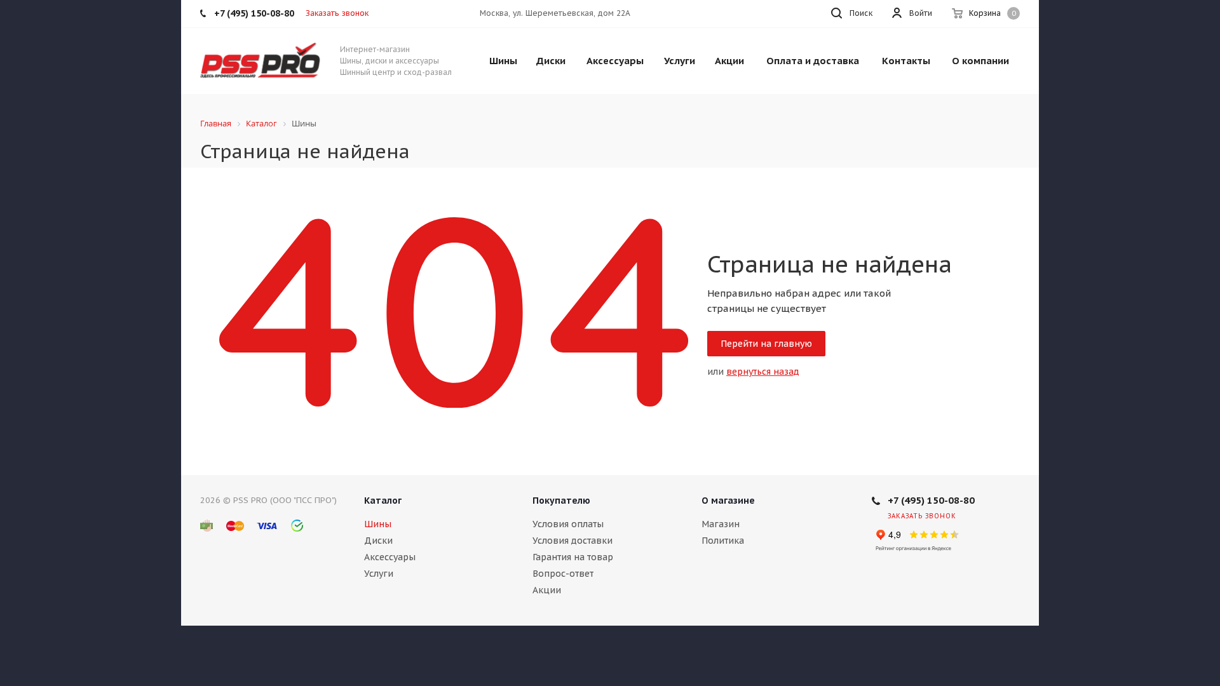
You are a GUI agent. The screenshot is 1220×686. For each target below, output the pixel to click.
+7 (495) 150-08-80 (931, 500)
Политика (723, 540)
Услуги (378, 573)
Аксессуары (390, 557)
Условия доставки (572, 540)
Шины (377, 524)
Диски (378, 540)
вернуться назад (762, 371)
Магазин (721, 524)
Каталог (383, 500)
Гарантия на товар (572, 557)
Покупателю (561, 500)
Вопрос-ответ (562, 573)
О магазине (728, 500)
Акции (546, 590)
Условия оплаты (568, 524)
